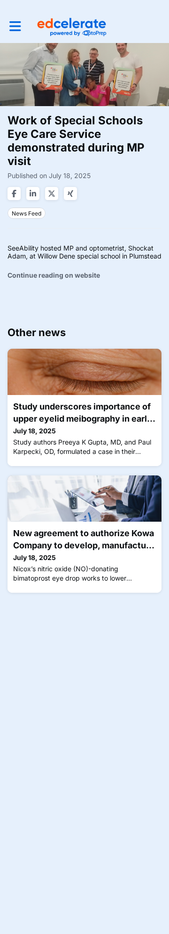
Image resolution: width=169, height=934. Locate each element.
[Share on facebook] (14, 193)
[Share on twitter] (51, 193)
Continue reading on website (54, 275)
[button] (15, 26)
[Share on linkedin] (32, 193)
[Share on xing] (70, 193)
